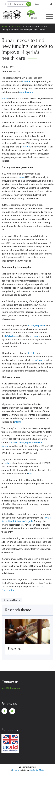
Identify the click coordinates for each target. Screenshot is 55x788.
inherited (26, 81)
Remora (15, 770)
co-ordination (26, 91)
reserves (27, 146)
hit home (34, 335)
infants (17, 421)
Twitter (12, 711)
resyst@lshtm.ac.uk (10, 687)
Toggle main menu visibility (49, 16)
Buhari (4, 98)
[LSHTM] (14, 14)
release (21, 177)
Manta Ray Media (36, 770)
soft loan (39, 360)
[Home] (34, 14)
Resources (16, 26)
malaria (7, 462)
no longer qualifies (36, 325)
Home (4, 26)
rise (30, 473)
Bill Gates (31, 353)
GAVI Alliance (11, 335)
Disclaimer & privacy (27, 767)
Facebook (4, 711)
